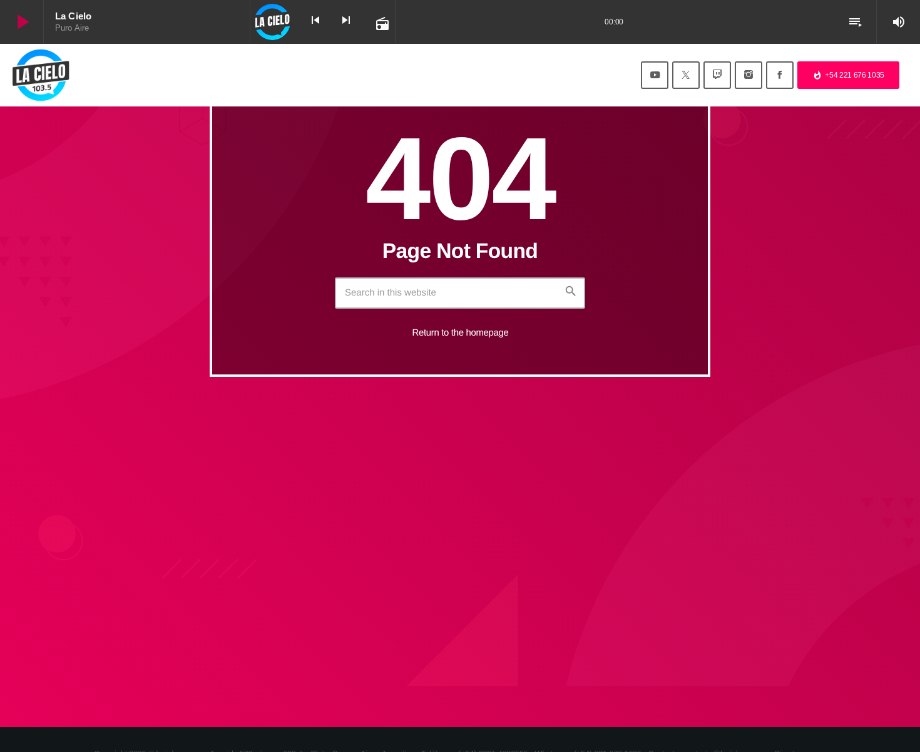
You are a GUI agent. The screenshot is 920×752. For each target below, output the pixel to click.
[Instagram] (748, 75)
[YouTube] (654, 75)
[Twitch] (717, 75)
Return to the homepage (460, 332)
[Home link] (40, 75)
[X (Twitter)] (686, 75)
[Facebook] (780, 75)
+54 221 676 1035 (848, 75)
